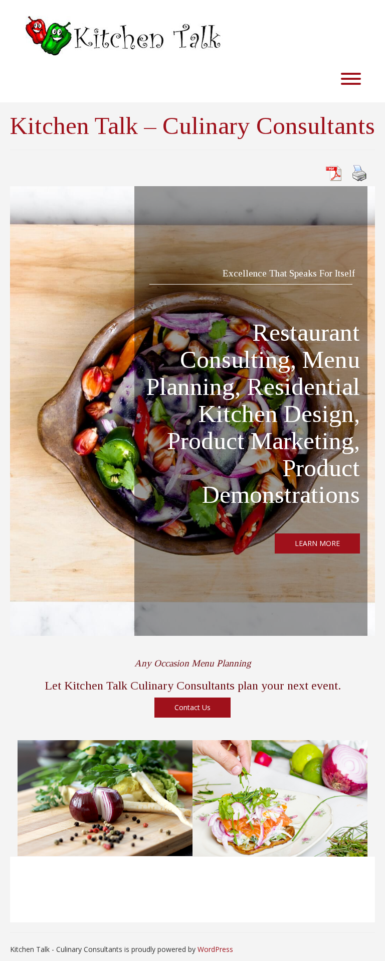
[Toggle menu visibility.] (192, 79)
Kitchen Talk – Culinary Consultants (192, 126)
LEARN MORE (317, 543)
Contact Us (192, 707)
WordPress (215, 949)
